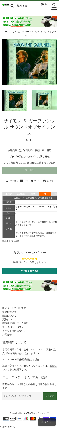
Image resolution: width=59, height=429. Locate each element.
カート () (50, 4)
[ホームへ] (5, 4)
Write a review (29, 270)
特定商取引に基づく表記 (15, 323)
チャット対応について (14, 330)
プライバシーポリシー (14, 327)
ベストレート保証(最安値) (16, 359)
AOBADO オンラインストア (37, 413)
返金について (9, 311)
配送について (9, 315)
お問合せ (7, 334)
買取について (9, 319)
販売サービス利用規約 (14, 308)
